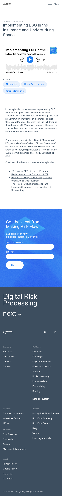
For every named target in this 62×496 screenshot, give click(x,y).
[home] (7, 4)
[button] (53, 4)
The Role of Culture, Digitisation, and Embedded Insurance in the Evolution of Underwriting (31, 187)
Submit (14, 265)
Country (10, 252)
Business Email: (14, 242)
